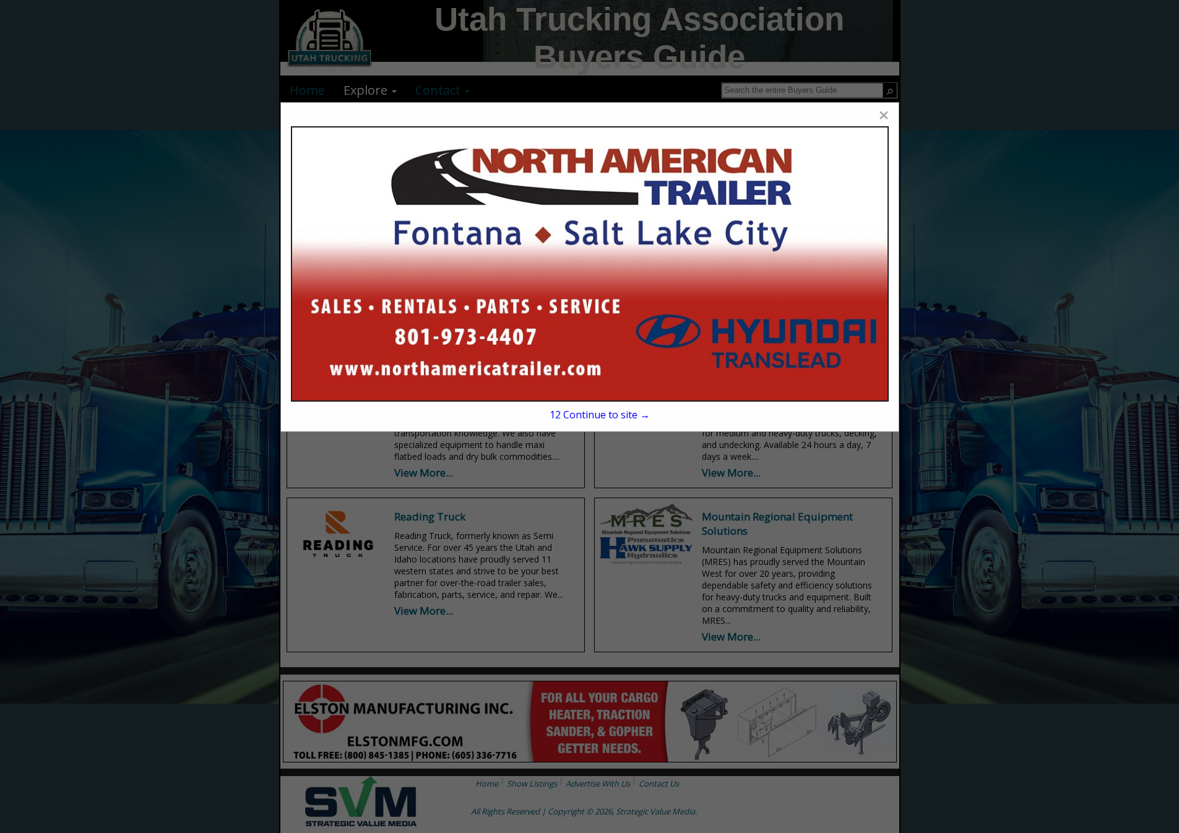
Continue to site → (600, 414)
